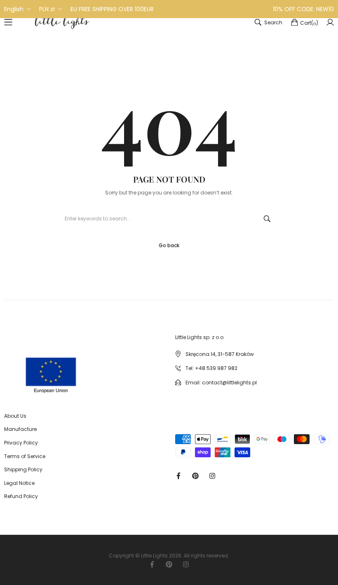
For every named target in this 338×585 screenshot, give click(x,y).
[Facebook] (178, 475)
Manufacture (20, 429)
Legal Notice (19, 483)
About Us (15, 415)
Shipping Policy (23, 469)
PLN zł (47, 9)
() (309, 22)
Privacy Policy (21, 442)
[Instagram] (212, 475)
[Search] (267, 219)
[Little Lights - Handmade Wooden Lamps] (22, 368)
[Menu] (8, 22)
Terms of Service (24, 456)
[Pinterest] (195, 475)
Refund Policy (21, 496)
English (13, 9)
